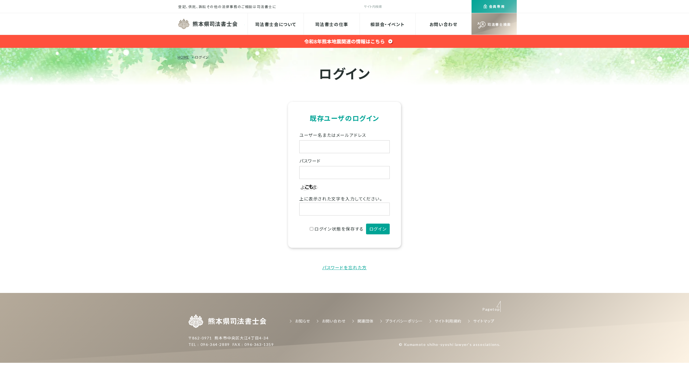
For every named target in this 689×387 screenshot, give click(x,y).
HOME (183, 57)
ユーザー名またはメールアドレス (332, 135)
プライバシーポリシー (404, 321)
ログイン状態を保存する (339, 228)
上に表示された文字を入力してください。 (340, 198)
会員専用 (497, 6)
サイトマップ (483, 321)
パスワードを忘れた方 (344, 267)
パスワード (310, 160)
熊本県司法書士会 (208, 24)
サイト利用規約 (448, 321)
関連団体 (365, 321)
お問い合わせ (444, 24)
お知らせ (302, 321)
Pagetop (491, 309)
